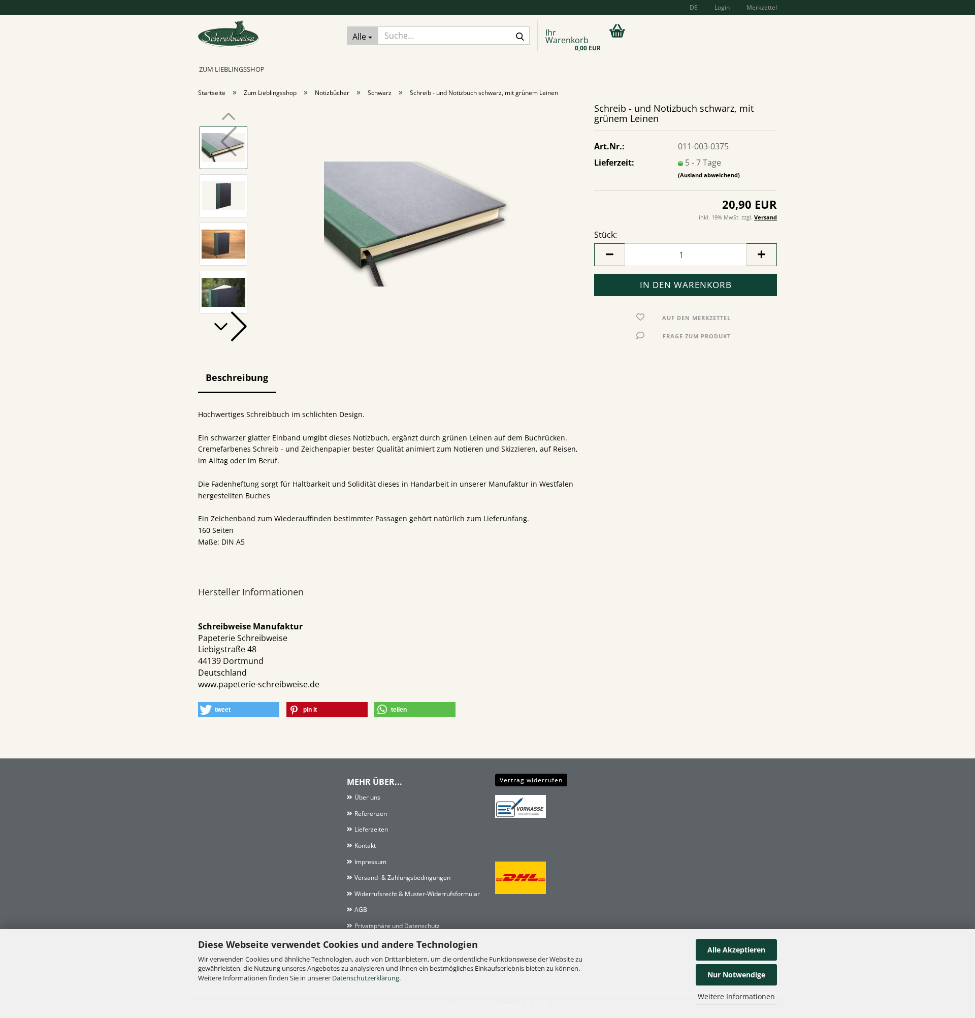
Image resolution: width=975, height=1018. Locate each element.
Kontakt (365, 845)
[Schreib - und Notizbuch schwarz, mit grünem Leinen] (417, 219)
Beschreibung (237, 377)
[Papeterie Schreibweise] (265, 36)
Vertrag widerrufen (531, 780)
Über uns (367, 797)
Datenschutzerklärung (365, 977)
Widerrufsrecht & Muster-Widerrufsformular (417, 893)
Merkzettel (761, 7)
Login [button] (721, 7)
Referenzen (370, 813)
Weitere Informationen (736, 996)
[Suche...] (520, 36)
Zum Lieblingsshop (232, 69)
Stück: (605, 234)
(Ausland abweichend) (709, 175)
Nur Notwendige (736, 974)
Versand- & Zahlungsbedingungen (402, 877)
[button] (692, 7)
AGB (360, 909)
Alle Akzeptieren (736, 950)
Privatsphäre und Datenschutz (397, 925)
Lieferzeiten (371, 829)
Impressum (370, 861)
